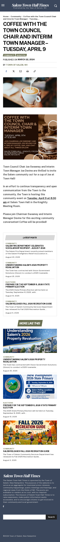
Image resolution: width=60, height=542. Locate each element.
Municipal (21, 55)
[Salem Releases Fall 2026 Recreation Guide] (30, 433)
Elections (11, 282)
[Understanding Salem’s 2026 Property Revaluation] (30, 341)
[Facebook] (6, 71)
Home (6, 16)
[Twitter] (13, 71)
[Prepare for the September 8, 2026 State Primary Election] (30, 387)
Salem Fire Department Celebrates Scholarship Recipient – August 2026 (25, 247)
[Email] (20, 71)
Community (16, 16)
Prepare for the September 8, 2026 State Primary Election (28, 285)
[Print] (27, 71)
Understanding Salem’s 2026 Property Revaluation (24, 360)
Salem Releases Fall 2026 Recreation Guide (29, 304)
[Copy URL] (34, 71)
